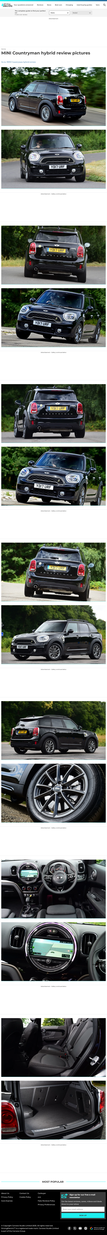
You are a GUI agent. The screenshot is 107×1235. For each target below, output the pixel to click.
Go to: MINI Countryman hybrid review (18, 62)
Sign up (83, 1215)
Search (104, 5)
